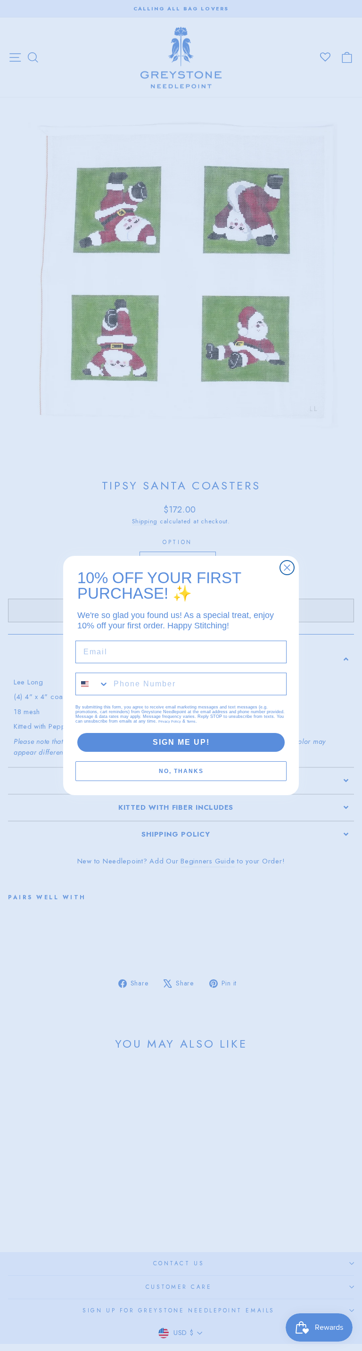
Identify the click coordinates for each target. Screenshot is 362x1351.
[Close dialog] (287, 568)
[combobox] (92, 684)
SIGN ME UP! (181, 742)
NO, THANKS (181, 771)
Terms (191, 721)
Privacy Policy (169, 721)
